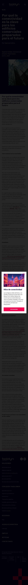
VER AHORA (14, 309)
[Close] (24, 274)
